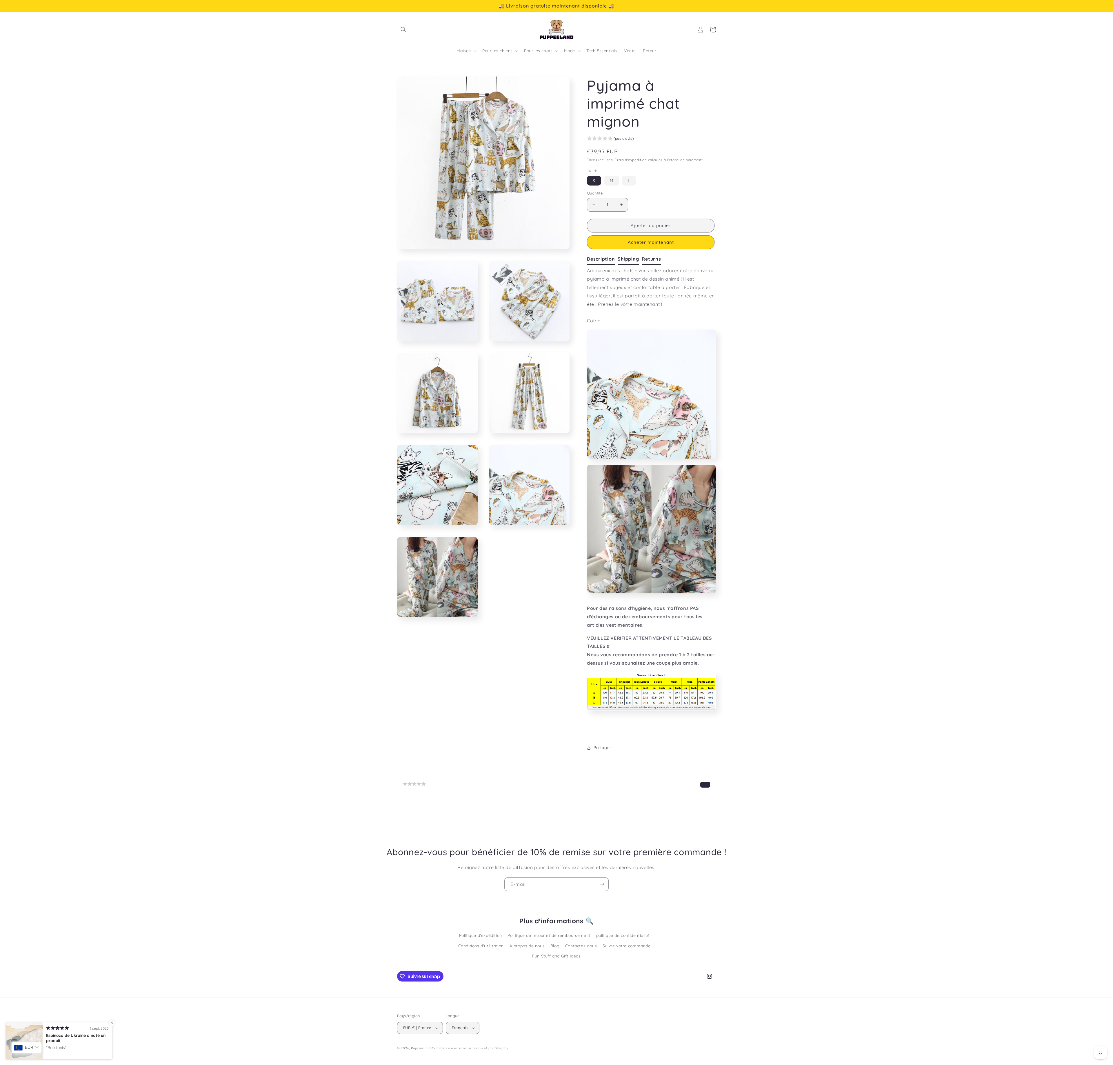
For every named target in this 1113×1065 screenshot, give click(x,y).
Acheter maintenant (651, 242)
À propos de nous (527, 945)
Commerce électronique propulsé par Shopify (470, 1048)
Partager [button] (602, 747)
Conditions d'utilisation (481, 945)
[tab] (602, 259)
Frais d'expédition (631, 160)
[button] (403, 29)
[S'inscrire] (602, 884)
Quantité (595, 193)
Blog (554, 945)
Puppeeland (421, 1048)
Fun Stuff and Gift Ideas (556, 956)
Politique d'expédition (480, 935)
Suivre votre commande (627, 945)
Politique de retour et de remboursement (549, 935)
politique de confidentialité (623, 935)
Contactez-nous (581, 945)
